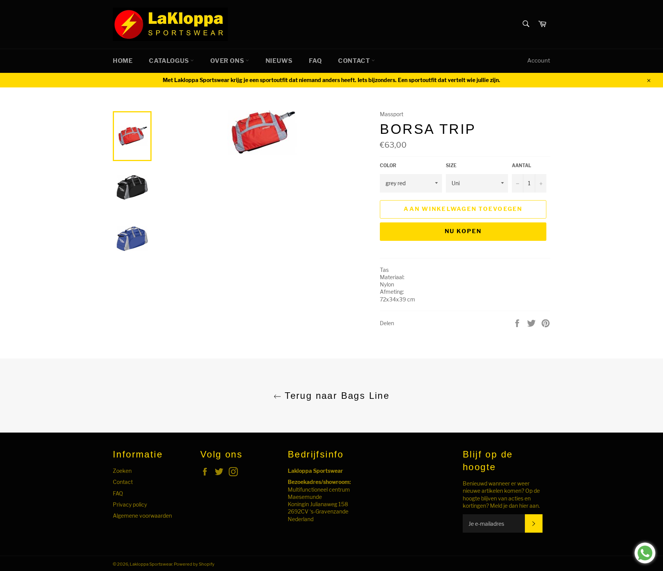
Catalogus (169, 60)
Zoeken (122, 470)
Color (388, 165)
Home (122, 60)
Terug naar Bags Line (335, 395)
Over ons (227, 60)
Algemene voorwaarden (142, 515)
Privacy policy (130, 504)
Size (451, 165)
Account (538, 60)
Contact (354, 60)
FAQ (315, 60)
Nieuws (279, 60)
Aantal (521, 165)
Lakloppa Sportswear (151, 564)
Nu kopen (463, 231)
